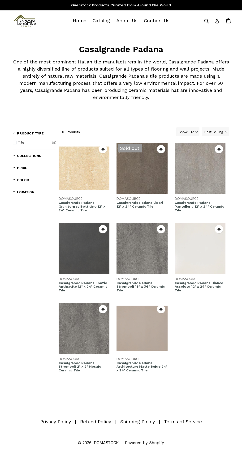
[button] (215, 131)
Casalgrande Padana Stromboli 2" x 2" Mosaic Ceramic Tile (80, 366)
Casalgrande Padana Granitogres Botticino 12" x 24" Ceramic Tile (82, 206)
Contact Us (156, 20)
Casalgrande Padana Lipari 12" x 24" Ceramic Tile (140, 204)
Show (183, 132)
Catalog (101, 20)
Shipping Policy (137, 421)
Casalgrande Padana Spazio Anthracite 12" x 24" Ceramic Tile (83, 286)
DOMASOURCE (70, 198)
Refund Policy (95, 421)
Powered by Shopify (144, 442)
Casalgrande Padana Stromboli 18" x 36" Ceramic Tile (141, 286)
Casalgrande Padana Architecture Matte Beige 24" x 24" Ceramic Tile (142, 366)
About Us (127, 20)
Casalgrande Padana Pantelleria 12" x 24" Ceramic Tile (199, 206)
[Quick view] (103, 149)
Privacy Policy (55, 421)
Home (79, 20)
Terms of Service (183, 421)
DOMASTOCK (106, 442)
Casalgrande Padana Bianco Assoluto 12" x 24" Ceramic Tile (199, 286)
